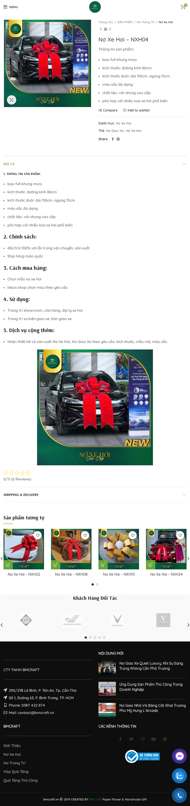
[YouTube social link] (153, 739)
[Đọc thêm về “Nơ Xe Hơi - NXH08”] (55, 564)
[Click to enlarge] (11, 100)
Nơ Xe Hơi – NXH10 (119, 574)
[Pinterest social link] (118, 139)
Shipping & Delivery (20, 494)
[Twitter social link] (131, 739)
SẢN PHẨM (125, 22)
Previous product (100, 29)
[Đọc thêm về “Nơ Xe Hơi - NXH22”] (8, 564)
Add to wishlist (138, 110)
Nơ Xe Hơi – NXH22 (24, 574)
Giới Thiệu (12, 745)
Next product (110, 29)
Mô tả (9, 164)
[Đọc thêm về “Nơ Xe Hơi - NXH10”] (103, 564)
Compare (110, 110)
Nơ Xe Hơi (166, 22)
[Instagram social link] (142, 739)
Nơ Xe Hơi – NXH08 (71, 574)
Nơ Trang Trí (146, 22)
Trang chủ (105, 22)
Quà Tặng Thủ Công (20, 780)
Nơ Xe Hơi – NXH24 (166, 574)
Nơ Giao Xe (115, 131)
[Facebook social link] (112, 139)
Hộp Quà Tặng (15, 771)
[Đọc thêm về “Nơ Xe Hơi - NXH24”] (150, 564)
